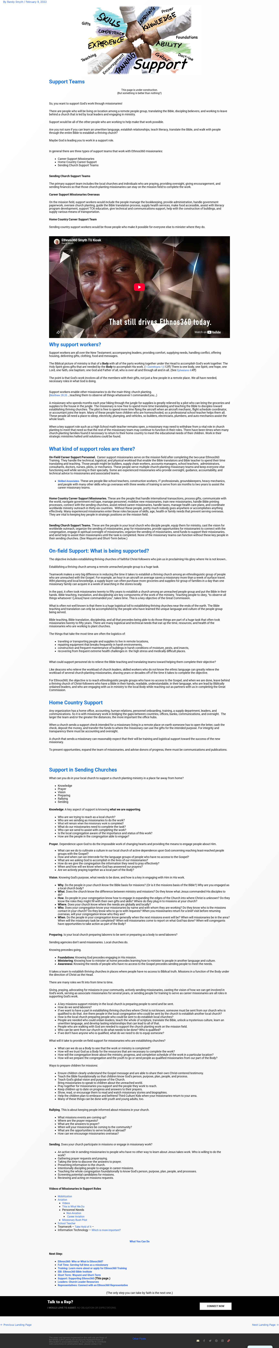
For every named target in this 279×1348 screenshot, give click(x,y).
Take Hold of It (83, 1226)
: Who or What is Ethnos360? (80, 1261)
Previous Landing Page (15, 1324)
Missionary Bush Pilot (74, 1219)
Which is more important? (106, 1230)
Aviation (62, 1199)
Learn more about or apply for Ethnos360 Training (92, 1268)
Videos (66, 1203)
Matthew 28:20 (58, 395)
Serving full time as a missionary (83, 1264)
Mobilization (65, 1196)
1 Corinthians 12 (154, 366)
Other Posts (139, 1338)
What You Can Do (140, 1241)
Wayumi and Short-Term (79, 1275)
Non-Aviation (74, 1213)
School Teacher (66, 1223)
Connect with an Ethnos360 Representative (93, 1285)
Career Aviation (75, 1216)
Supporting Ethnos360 (76, 1278)
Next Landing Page (265, 1324)
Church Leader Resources (78, 1281)
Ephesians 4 (184, 370)
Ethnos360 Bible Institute (75, 1271)
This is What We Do (73, 1206)
